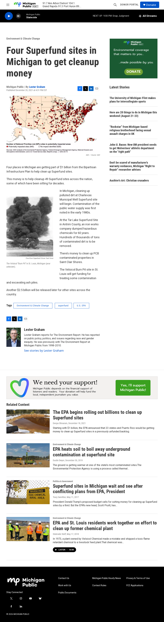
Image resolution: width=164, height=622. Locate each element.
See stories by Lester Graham (44, 350)
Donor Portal (129, 4)
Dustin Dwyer (58, 460)
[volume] (18, 16)
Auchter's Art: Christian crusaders (129, 180)
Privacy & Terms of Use (138, 578)
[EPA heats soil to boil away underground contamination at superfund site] (28, 455)
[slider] (23, 16)
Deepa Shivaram (60, 423)
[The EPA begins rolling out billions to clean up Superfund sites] (28, 421)
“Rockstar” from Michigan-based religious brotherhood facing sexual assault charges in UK (130, 130)
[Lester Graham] (13, 337)
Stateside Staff (59, 534)
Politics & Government (63, 481)
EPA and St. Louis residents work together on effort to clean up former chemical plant (105, 525)
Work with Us (64, 585)
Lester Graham (37, 86)
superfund (63, 305)
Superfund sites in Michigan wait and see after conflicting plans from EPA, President (98, 488)
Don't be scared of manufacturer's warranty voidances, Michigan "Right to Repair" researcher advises (132, 166)
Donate (151, 5)
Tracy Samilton (59, 497)
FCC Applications (134, 585)
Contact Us (63, 578)
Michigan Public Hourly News (106, 578)
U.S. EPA (81, 305)
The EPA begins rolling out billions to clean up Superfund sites (97, 415)
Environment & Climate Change (23, 38)
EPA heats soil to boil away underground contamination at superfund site (91, 451)
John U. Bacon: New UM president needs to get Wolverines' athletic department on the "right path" (133, 148)
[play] (8, 16)
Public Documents (67, 592)
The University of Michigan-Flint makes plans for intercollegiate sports (133, 99)
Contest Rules (99, 585)
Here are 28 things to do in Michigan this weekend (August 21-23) (133, 114)
